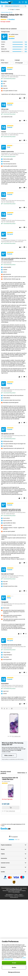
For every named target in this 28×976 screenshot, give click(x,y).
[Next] (26, 708)
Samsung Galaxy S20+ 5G (6, 12)
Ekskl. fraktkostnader (10, 811)
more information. (16, 891)
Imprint (20, 894)
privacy (24, 957)
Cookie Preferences (9, 896)
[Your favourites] (22, 2)
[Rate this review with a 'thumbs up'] (20, 98)
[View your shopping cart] (25, 2)
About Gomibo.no (9, 894)
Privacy (16, 894)
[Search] (25, 6)
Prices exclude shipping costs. (15, 889)
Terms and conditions (18, 896)
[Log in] (19, 2)
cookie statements (8, 959)
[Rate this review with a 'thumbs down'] (24, 98)
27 (11, 708)
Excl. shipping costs (16, 736)
